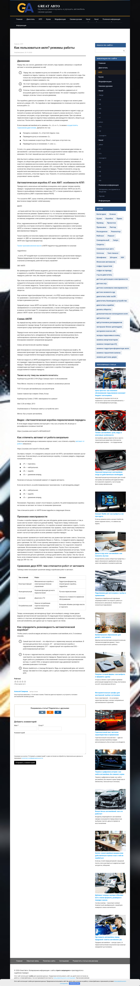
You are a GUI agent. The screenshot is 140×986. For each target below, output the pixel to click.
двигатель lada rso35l (106, 296)
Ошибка (109, 218)
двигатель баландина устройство (112, 301)
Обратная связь (33, 961)
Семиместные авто (105, 249)
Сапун (115, 240)
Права (119, 218)
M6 (100, 109)
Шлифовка (101, 257)
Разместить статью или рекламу (85, 961)
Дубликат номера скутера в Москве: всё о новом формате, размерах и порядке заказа (109, 897)
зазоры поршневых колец (108, 335)
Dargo (101, 95)
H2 (100, 104)
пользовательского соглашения (64, 978)
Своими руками (76, 19)
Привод (100, 223)
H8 (100, 100)
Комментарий (19, 733)
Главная (19, 19)
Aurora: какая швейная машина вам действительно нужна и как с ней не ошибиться (109, 855)
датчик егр (101, 283)
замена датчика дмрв (107, 357)
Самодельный (103, 240)
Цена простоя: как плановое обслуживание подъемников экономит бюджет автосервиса (110, 393)
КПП (40, 19)
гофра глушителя (104, 266)
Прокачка (111, 223)
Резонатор (115, 231)
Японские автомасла (106, 262)
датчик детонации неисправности (112, 279)
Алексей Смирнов (21, 691)
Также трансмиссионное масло (29, 246)
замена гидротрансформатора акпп (113, 348)
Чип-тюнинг (113, 253)
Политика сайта (49, 961)
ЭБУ (122, 257)
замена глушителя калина (108, 353)
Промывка (101, 227)
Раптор (113, 227)
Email (41, 725)
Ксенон (113, 214)
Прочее (101, 196)
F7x (100, 126)
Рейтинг (100, 236)
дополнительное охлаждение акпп (112, 314)
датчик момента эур (106, 292)
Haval (88, 19)
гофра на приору (104, 270)
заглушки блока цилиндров (109, 327)
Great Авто (49, 6)
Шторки (113, 257)
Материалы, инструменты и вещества (109, 190)
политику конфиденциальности (32, 758)
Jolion (101, 122)
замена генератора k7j (107, 344)
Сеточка (100, 253)
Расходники (102, 231)
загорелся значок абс (106, 331)
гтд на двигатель (104, 275)
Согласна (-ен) (74, 983)
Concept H (102, 135)
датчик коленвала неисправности (112, 288)
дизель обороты (104, 309)
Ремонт (111, 236)
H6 (100, 113)
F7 (100, 118)
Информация (21, 25)
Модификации (60, 19)
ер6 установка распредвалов (109, 322)
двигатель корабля (105, 305)
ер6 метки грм (103, 318)
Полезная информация (111, 19)
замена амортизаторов (107, 340)
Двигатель (31, 19)
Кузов (48, 19)
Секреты (100, 244)
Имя (16, 725)
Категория (101, 214)
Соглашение (64, 961)
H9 (100, 131)
